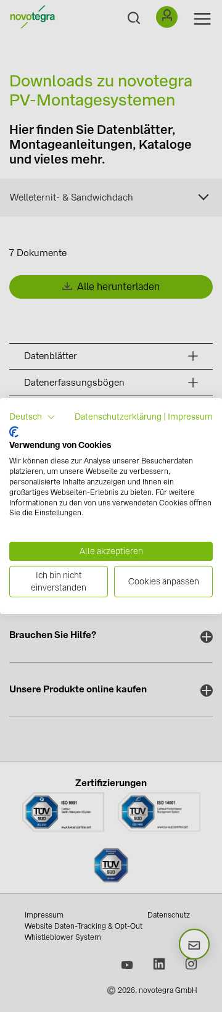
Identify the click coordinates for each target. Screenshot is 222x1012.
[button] (32, 417)
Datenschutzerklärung (118, 416)
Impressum (190, 416)
